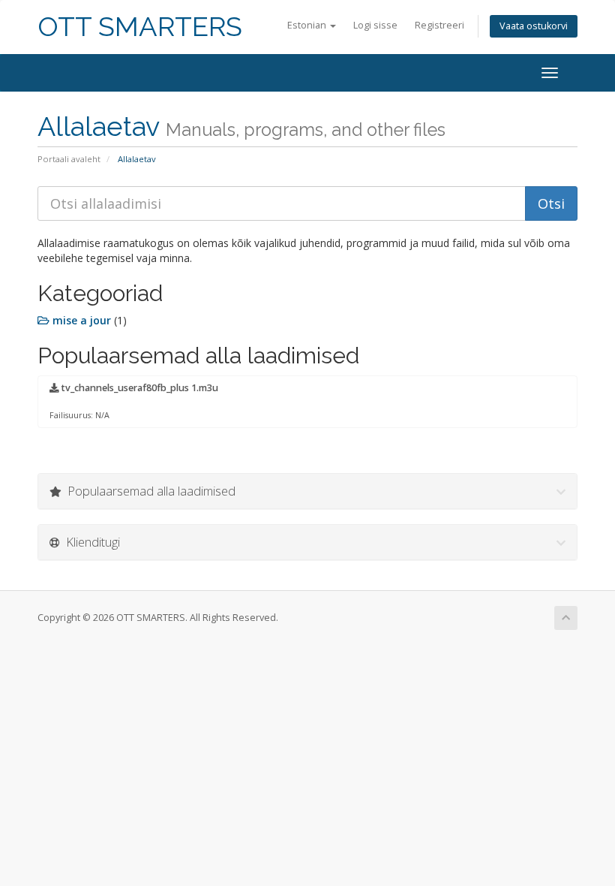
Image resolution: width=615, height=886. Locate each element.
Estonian (307, 25)
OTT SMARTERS (140, 27)
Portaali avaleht (69, 158)
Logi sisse (375, 25)
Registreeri (439, 25)
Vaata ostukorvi (534, 26)
